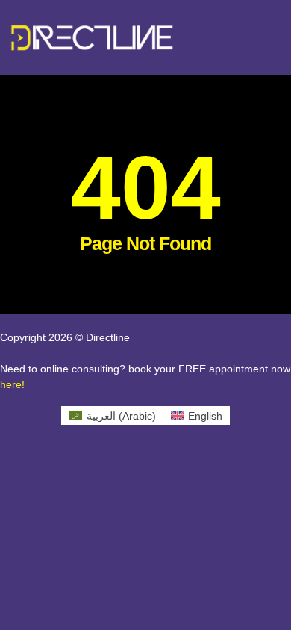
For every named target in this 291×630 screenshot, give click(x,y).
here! (12, 384)
